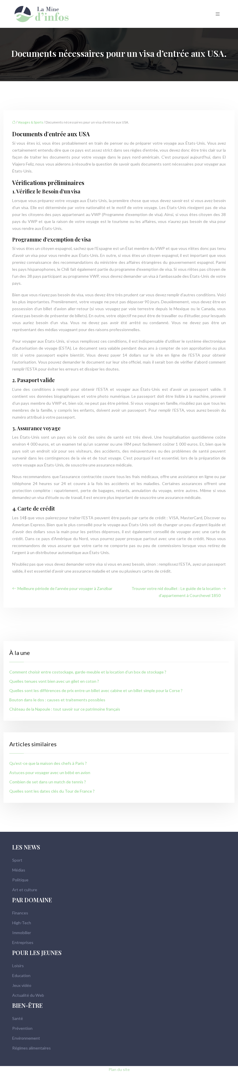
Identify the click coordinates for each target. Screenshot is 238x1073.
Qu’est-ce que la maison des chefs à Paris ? (48, 763)
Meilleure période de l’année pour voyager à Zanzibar (64, 588)
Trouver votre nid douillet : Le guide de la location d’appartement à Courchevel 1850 (176, 592)
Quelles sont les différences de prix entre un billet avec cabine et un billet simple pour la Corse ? (96, 690)
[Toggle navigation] (217, 14)
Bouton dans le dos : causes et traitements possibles (57, 699)
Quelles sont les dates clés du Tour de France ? (52, 791)
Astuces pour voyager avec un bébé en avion (49, 772)
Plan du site (119, 1069)
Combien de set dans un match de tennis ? (47, 781)
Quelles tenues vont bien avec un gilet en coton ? (54, 681)
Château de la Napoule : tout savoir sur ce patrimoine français (64, 709)
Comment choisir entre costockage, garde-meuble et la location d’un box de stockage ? (87, 671)
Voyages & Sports (30, 122)
